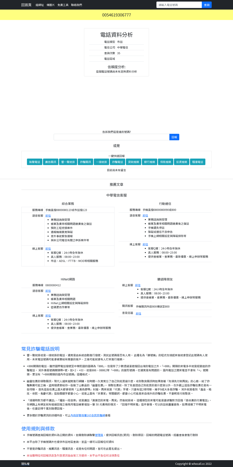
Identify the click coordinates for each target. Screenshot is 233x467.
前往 (48, 215)
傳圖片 (51, 5)
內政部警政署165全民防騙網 (87, 415)
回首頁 (26, 4)
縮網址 (40, 5)
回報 (174, 137)
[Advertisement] (116, 103)
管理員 (99, 435)
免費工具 (62, 5)
